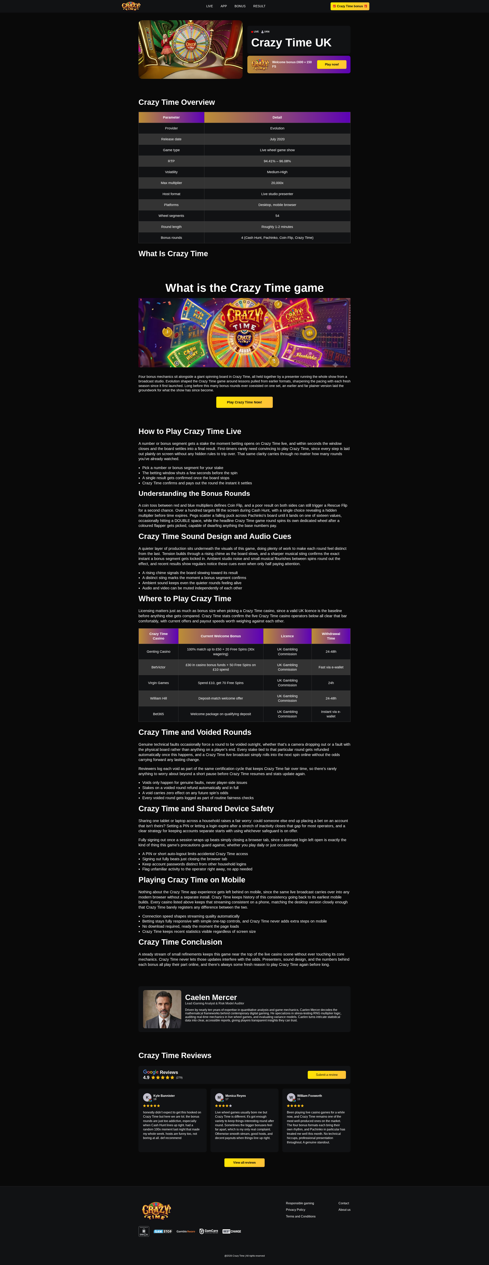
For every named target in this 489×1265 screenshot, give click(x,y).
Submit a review (327, 1074)
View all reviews (244, 1162)
